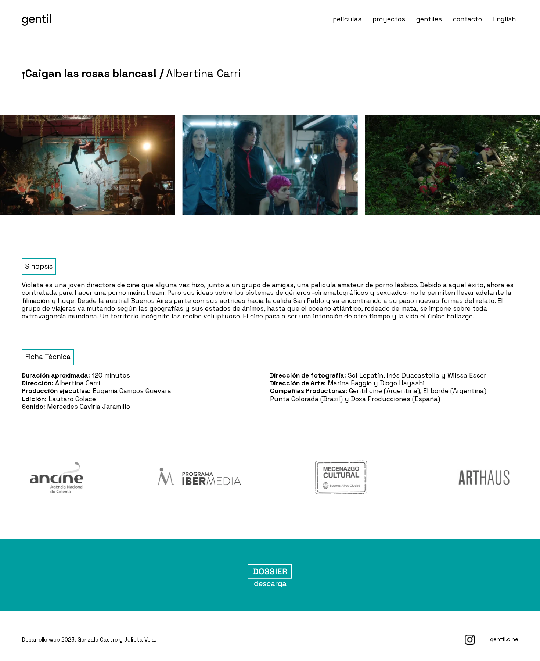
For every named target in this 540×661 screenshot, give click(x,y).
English (504, 19)
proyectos (388, 19)
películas (347, 19)
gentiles (429, 19)
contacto (467, 19)
